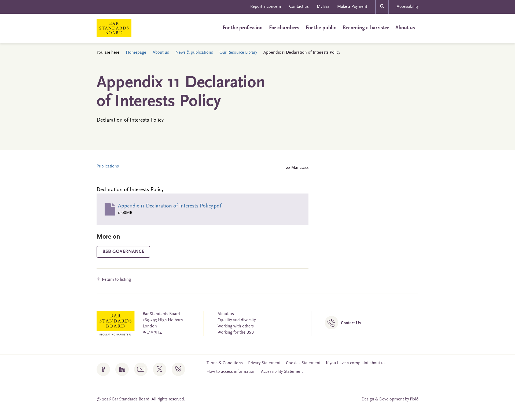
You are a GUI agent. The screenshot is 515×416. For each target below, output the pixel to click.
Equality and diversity (237, 320)
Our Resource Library (238, 52)
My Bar (323, 7)
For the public (321, 28)
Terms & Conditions (225, 363)
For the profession (243, 28)
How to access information (231, 372)
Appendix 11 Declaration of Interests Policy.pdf (169, 206)
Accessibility (407, 7)
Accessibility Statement (282, 372)
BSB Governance (123, 251)
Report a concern (265, 7)
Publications (108, 166)
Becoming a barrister (366, 28)
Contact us (299, 7)
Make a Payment (352, 7)
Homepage (136, 52)
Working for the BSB (236, 332)
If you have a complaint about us (355, 363)
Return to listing (116, 280)
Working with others (236, 326)
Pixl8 (414, 399)
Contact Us (351, 323)
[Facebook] (103, 369)
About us (405, 28)
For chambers (284, 28)
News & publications (194, 52)
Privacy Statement (264, 363)
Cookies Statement (303, 363)
